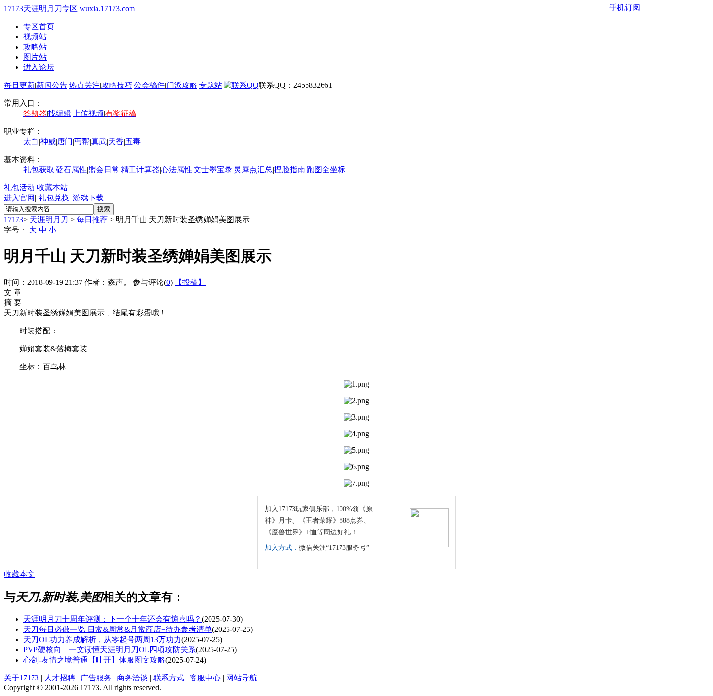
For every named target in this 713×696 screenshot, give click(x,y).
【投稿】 (190, 282)
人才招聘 (59, 678)
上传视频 (88, 113)
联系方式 (168, 678)
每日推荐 (92, 219)
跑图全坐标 (326, 170)
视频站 (35, 37)
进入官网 (19, 198)
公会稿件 (149, 85)
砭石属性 (71, 170)
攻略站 (35, 47)
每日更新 (19, 85)
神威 (48, 141)
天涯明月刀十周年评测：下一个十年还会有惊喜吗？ (112, 619)
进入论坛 (38, 67)
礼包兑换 (53, 198)
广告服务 (96, 678)
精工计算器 (140, 170)
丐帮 (82, 141)
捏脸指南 (289, 170)
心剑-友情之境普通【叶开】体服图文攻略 (94, 660)
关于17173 (21, 678)
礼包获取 (38, 170)
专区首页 (38, 26)
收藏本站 (52, 187)
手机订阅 (624, 7)
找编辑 (59, 113)
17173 (13, 219)
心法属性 (176, 170)
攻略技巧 (116, 85)
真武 (99, 141)
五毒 (133, 141)
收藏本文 (19, 574)
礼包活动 (19, 187)
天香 (116, 141)
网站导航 (241, 678)
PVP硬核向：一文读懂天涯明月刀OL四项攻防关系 (109, 650)
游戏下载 (88, 198)
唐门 (65, 141)
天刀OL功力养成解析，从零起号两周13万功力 (102, 639)
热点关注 (84, 85)
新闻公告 (51, 85)
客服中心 (205, 678)
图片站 (35, 57)
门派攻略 (181, 85)
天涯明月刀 (49, 219)
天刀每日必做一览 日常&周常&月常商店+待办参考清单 (117, 629)
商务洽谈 (132, 678)
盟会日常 (103, 170)
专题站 (210, 85)
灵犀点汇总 (253, 170)
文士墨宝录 (213, 170)
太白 (31, 141)
